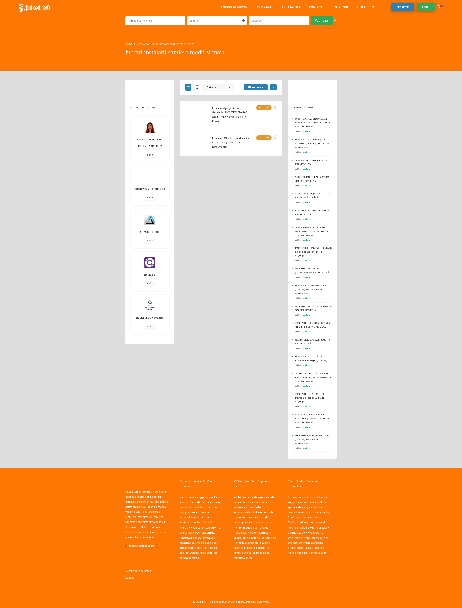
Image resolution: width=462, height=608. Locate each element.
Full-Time (264, 107)
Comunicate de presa (138, 570)
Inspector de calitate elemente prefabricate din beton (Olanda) (313, 252)
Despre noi (340, 7)
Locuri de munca (234, 7)
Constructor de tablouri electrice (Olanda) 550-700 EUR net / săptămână (312, 419)
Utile (361, 7)
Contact (315, 7)
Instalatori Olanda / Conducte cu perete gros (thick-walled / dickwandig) (231, 142)
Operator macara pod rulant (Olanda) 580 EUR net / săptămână (312, 439)
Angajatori (291, 7)
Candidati (265, 7)
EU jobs (129, 577)
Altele (307, 131)
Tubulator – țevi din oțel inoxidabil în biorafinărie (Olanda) (310, 398)
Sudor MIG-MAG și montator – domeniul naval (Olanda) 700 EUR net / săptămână (313, 123)
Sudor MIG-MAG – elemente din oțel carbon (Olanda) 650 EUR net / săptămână (312, 231)
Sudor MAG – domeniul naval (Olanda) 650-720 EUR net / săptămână (311, 289)
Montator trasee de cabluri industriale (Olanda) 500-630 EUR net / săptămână (313, 377)
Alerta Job (257, 87)
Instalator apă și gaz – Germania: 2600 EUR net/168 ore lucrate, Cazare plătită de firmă (229, 115)
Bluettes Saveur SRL (150, 317)
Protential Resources (150, 189)
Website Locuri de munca (141, 546)
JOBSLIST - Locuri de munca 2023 (216, 601)
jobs (150, 155)
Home (129, 44)
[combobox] (217, 20)
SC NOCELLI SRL (150, 232)
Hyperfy (149, 274)
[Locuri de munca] (35, 7)
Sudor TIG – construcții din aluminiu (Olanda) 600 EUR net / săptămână (312, 143)
